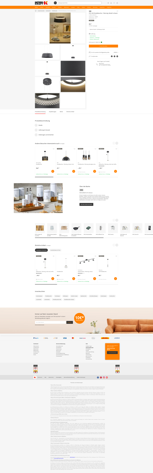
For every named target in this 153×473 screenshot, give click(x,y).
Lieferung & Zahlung (90, 351)
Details (40, 125)
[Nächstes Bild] (117, 220)
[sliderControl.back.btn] (114, 143)
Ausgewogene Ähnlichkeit (41, 250)
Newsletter (58, 351)
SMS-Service (58, 350)
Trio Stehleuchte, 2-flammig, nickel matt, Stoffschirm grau (108, 148)
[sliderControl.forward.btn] (117, 143)
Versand (95, 25)
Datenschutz (51, 377)
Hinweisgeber (58, 377)
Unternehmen (88, 354)
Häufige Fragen (89, 346)
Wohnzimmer (36, 346)
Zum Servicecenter (112, 352)
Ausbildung (88, 357)
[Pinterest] (114, 56)
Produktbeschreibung (40, 111)
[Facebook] (112, 56)
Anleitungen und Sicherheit (46, 135)
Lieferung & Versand (44, 130)
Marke (61, 111)
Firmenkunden (59, 356)
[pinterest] (101, 377)
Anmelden (70, 322)
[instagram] (104, 377)
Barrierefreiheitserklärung (69, 377)
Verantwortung (89, 359)
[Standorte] (108, 3)
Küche (34, 354)
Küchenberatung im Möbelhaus (62, 354)
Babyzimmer (35, 349)
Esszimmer (35, 353)
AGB (45, 377)
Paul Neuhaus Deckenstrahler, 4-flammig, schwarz (87, 255)
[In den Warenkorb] (52, 171)
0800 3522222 (101, 63)
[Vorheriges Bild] (114, 220)
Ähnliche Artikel (70, 111)
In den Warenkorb (103, 46)
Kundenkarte (58, 347)
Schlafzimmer (36, 347)
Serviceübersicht (59, 346)
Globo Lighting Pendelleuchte (41, 147)
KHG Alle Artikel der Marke (86, 204)
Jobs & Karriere (89, 356)
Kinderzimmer (36, 351)
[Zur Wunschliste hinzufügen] (117, 11)
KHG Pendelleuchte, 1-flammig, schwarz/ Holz (65, 147)
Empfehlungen (52, 111)
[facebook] (98, 377)
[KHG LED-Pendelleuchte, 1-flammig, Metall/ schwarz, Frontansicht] (73, 52)
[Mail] (117, 56)
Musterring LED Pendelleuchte (104, 254)
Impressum (40, 377)
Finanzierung (58, 349)
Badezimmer (36, 350)
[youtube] (107, 377)
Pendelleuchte (59, 254)
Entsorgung (88, 349)
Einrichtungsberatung (60, 353)
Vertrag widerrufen (89, 347)
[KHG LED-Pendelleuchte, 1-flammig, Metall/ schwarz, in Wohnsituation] (60, 28)
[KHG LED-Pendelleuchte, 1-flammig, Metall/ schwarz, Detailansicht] (47, 52)
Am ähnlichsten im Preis (55, 250)
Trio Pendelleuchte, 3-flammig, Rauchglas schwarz (87, 148)
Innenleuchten (40, 291)
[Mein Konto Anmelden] (111, 3)
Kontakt (87, 350)
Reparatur (88, 353)
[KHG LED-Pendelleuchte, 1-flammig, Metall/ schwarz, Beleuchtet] (47, 68)
